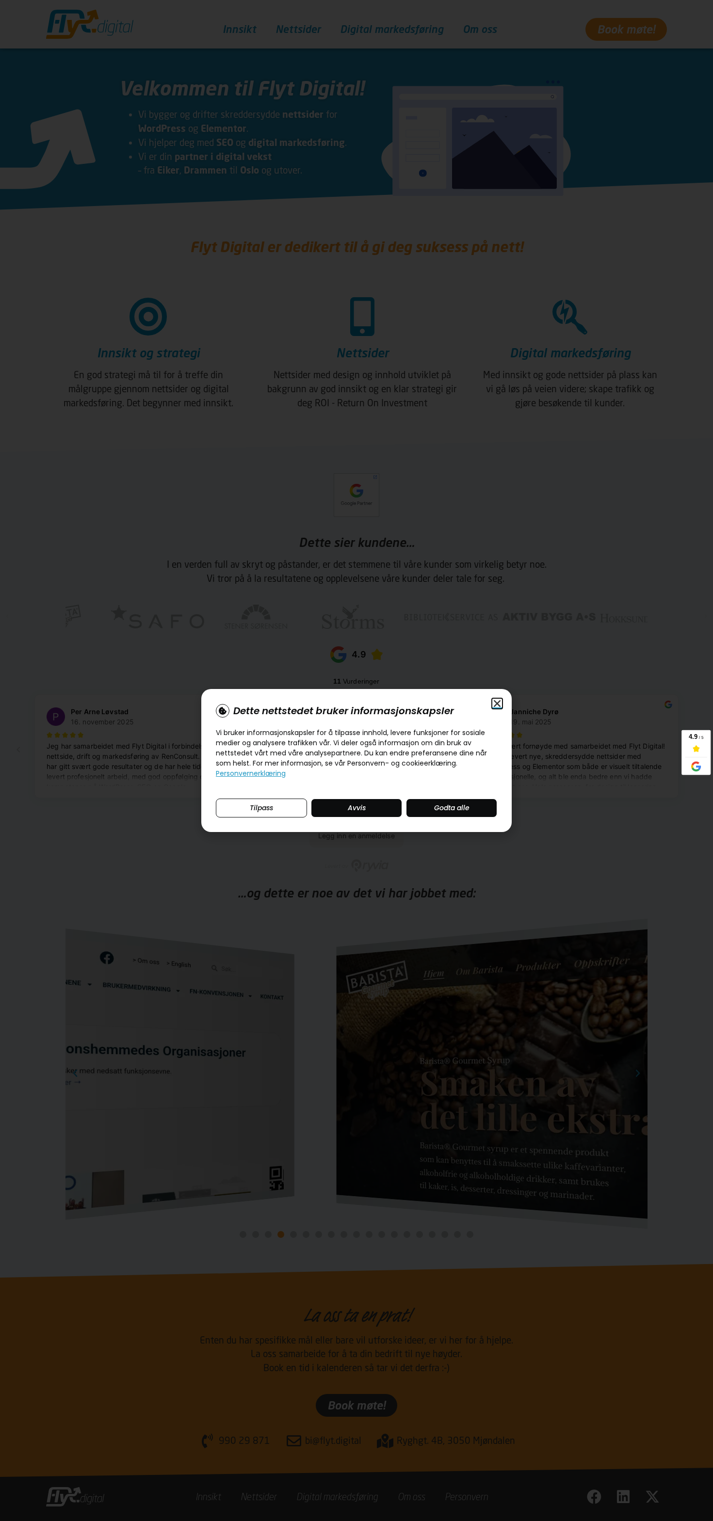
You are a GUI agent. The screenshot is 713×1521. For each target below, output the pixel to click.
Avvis (357, 808)
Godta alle (452, 808)
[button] (497, 703)
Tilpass (261, 808)
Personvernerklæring (251, 773)
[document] (356, 760)
